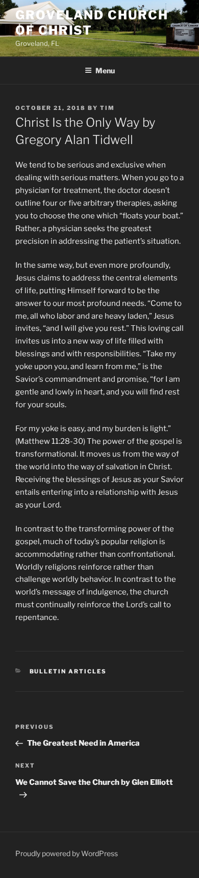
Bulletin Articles (68, 671)
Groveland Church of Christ (91, 23)
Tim (107, 107)
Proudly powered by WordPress (66, 853)
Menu (105, 70)
